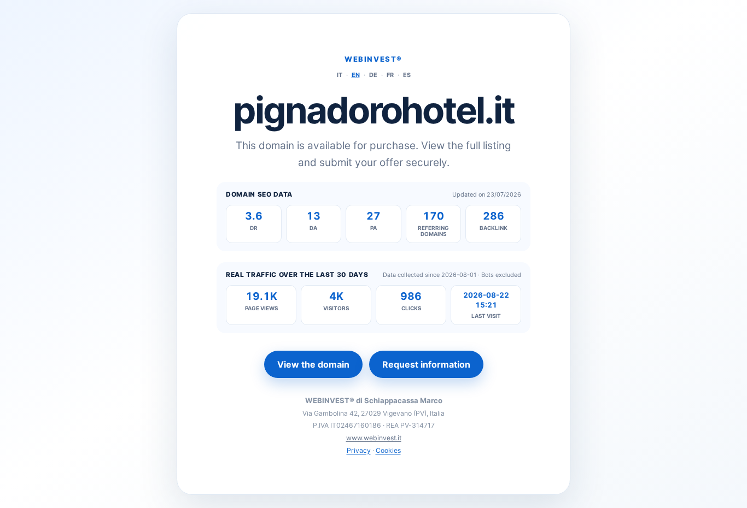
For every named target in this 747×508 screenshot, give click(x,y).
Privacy (359, 450)
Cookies (388, 450)
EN (356, 75)
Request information (426, 364)
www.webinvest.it (373, 438)
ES (407, 75)
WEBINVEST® (373, 59)
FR (390, 75)
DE (373, 75)
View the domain (313, 364)
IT (339, 75)
